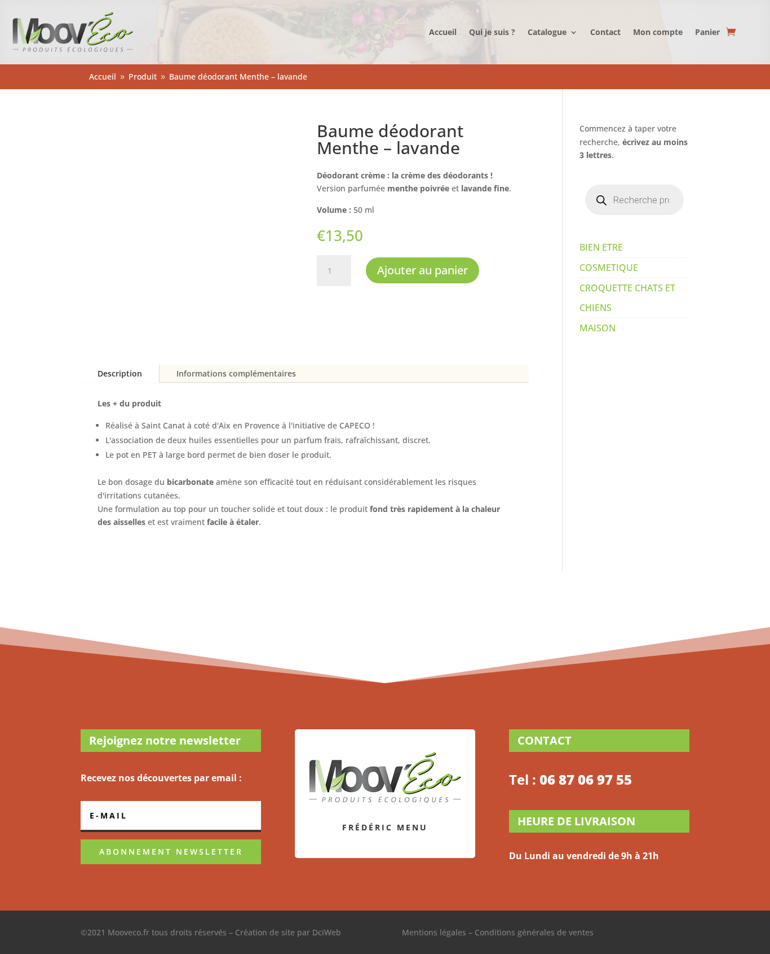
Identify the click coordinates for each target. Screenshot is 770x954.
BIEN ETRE (601, 247)
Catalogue (547, 32)
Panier (707, 32)
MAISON (597, 328)
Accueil (443, 32)
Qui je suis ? (492, 32)
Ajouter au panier (422, 270)
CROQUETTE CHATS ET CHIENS (627, 298)
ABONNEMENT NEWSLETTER (171, 851)
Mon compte (658, 32)
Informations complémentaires (236, 373)
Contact (605, 32)
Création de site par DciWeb (288, 932)
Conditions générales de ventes (534, 932)
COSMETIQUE (608, 267)
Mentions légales (434, 932)
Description (120, 373)
